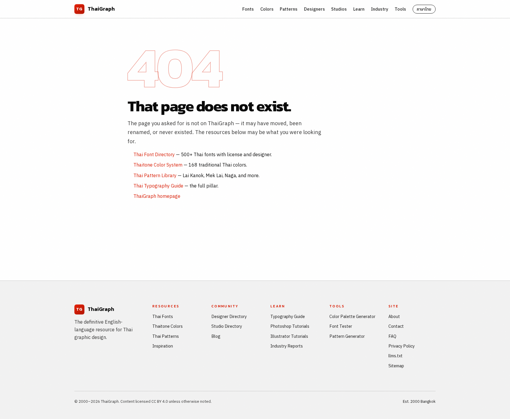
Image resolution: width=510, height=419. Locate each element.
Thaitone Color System (157, 165)
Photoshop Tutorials (289, 326)
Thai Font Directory (154, 154)
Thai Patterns (165, 336)
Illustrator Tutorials (289, 336)
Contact (396, 326)
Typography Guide (287, 316)
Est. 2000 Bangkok (419, 401)
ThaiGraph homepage (156, 196)
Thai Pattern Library (154, 175)
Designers (314, 9)
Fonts (248, 9)
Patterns (289, 9)
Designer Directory (229, 316)
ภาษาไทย (424, 9)
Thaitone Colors (167, 326)
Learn (358, 9)
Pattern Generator (347, 336)
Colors (267, 9)
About (394, 316)
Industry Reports (286, 346)
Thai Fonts (162, 316)
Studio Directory (226, 326)
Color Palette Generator (352, 316)
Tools (400, 9)
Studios (339, 9)
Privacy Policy (401, 346)
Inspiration (162, 346)
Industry (379, 9)
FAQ (392, 336)
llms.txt (395, 355)
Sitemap (396, 366)
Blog (215, 336)
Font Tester (340, 326)
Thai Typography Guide (158, 186)
